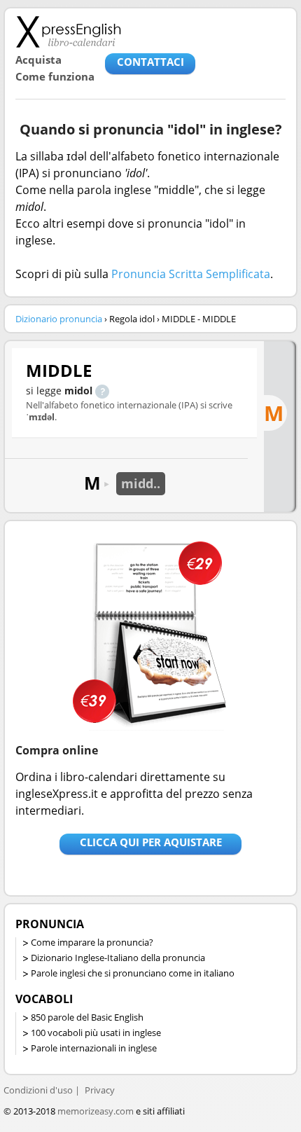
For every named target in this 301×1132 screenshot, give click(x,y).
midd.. (140, 483)
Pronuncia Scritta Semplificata (190, 274)
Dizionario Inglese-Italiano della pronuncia (118, 957)
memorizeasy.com (95, 1111)
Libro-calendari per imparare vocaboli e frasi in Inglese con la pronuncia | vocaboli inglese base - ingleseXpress (68, 31)
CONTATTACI (150, 62)
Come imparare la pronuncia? (92, 942)
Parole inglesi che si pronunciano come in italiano (132, 973)
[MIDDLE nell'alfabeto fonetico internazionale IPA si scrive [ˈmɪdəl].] (102, 390)
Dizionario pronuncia (58, 318)
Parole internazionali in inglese (94, 1048)
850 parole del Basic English (87, 1017)
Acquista (38, 60)
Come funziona (54, 76)
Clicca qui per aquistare (151, 842)
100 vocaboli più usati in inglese (96, 1032)
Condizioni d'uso (38, 1090)
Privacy (100, 1090)
